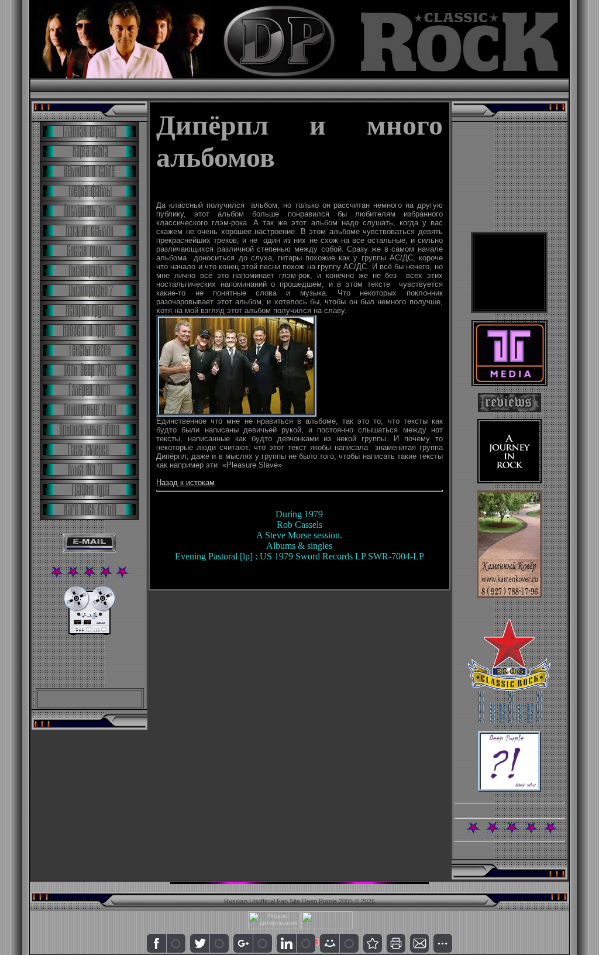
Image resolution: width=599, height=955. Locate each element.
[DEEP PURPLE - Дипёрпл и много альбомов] (372, 943)
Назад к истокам (185, 482)
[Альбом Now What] (509, 789)
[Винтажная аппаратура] (90, 632)
